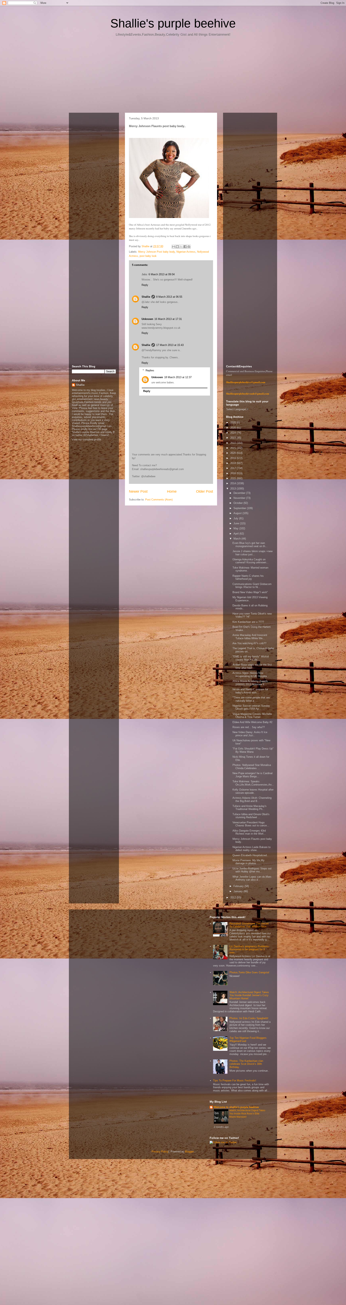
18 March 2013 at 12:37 (178, 377)
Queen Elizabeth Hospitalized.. (250, 855)
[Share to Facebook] (185, 247)
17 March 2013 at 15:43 (170, 345)
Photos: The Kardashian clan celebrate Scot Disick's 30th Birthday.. (246, 1064)
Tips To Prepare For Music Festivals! (234, 1080)
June (236, 523)
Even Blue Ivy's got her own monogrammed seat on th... (250, 544)
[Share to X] (181, 247)
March (237, 538)
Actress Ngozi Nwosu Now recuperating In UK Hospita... (250, 674)
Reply (145, 284)
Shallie (146, 296)
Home (172, 491)
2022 (233, 442)
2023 (233, 437)
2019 (233, 458)
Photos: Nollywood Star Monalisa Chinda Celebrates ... (251, 767)
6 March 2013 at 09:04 (162, 274)
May (236, 528)
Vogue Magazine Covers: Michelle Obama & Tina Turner (252, 715)
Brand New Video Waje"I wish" (250, 592)
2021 (233, 447)
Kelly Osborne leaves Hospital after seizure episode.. (253, 791)
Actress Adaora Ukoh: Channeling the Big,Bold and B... (252, 799)
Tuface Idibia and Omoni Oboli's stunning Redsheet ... (251, 816)
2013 (233, 488)
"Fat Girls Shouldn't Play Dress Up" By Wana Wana (253, 750)
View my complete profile (86, 439)
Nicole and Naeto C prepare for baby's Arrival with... (250, 691)
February (238, 886)
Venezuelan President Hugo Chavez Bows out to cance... (250, 824)
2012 (233, 897)
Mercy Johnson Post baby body (156, 251)
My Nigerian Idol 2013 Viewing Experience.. (250, 599)
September (240, 508)
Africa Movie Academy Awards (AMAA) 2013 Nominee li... (250, 683)
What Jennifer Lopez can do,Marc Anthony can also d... (252, 878)
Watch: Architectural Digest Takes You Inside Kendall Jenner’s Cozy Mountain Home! (249, 995)
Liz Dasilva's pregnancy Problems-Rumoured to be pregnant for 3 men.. (249, 949)
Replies (150, 370)
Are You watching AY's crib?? (249, 643)
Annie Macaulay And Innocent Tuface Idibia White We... (249, 637)
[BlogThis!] (177, 247)
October (238, 502)
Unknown (147, 318)
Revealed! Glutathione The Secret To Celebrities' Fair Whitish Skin (249, 925)
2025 (233, 427)
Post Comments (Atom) (159, 499)
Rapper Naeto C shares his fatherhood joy (248, 577)
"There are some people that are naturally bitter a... (251, 699)
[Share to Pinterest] (189, 247)
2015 (233, 478)
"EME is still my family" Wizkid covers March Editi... (250, 658)
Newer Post (138, 491)
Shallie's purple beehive (173, 23)
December (239, 492)
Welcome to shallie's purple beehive (236, 1107)
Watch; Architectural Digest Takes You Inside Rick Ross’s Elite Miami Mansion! (247, 1113)
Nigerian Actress (185, 251)
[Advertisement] (173, 76)
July (236, 518)
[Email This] (174, 247)
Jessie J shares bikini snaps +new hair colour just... (252, 553)
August (237, 513)
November (239, 497)
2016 (233, 473)
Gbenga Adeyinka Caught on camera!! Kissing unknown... (250, 561)
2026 (233, 422)
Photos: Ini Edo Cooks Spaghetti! (248, 1018)
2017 (233, 468)
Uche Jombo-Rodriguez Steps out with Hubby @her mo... (252, 870)
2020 (233, 452)
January (238, 891)
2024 (233, 432)
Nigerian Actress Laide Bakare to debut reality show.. (251, 849)
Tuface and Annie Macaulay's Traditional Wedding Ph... (249, 808)
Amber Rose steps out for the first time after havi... (252, 666)
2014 (233, 483)
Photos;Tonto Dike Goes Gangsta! (249, 972)
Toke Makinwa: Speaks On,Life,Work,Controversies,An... (253, 783)
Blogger (189, 1151)
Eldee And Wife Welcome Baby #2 (252, 722)
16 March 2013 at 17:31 (168, 318)
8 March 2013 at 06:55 (169, 296)
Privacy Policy (160, 1151)
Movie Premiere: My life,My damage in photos (248, 862)
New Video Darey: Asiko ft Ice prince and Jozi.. (249, 734)
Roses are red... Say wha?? (248, 727)
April (236, 533)
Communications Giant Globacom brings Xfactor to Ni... (252, 586)
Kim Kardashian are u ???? (248, 621)
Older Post (204, 491)
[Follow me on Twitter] (223, 1142)
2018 (233, 463)
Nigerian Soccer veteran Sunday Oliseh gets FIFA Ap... (251, 707)
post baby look (148, 255)
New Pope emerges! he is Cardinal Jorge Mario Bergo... (252, 775)
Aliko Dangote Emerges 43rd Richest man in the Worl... (249, 832)
